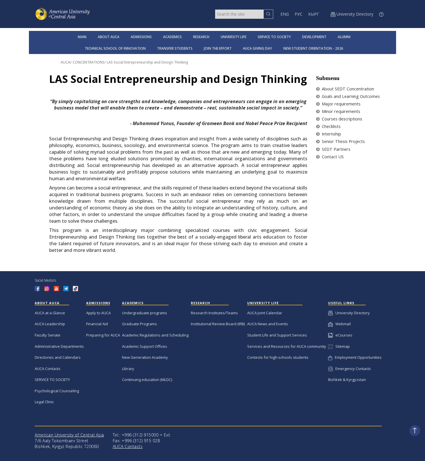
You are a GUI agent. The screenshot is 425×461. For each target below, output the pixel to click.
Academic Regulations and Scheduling (155, 335)
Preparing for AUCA (103, 335)
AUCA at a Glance (50, 312)
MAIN (82, 36)
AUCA (65, 62)
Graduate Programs (139, 323)
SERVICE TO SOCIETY (274, 36)
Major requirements (341, 104)
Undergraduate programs (144, 312)
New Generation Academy (145, 357)
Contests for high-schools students (277, 357)
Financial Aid (97, 323)
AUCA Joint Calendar (264, 312)
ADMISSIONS (141, 36)
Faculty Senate (47, 335)
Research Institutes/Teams (214, 312)
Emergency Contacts (352, 368)
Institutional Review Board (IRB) (218, 323)
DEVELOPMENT (314, 36)
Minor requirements (340, 111)
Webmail (342, 323)
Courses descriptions (341, 119)
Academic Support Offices (144, 346)
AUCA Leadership (50, 323)
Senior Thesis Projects (343, 141)
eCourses (342, 335)
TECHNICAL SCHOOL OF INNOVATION (115, 48)
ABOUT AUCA (108, 36)
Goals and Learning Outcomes (350, 96)
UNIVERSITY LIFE (233, 36)
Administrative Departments (59, 346)
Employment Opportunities (357, 357)
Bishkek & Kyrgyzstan (347, 379)
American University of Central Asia (69, 435)
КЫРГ (313, 14)
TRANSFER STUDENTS (175, 48)
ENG (284, 14)
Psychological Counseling (57, 390)
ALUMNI (344, 36)
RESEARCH (201, 36)
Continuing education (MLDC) (147, 379)
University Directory (351, 312)
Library (128, 368)
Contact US (332, 156)
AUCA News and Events (267, 323)
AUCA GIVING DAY (257, 48)
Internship (331, 134)
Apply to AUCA (98, 312)
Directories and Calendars (58, 357)
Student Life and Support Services (277, 335)
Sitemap (341, 346)
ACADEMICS (172, 36)
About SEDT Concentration (347, 89)
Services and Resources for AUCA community (286, 346)
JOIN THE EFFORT (218, 48)
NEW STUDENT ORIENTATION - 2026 (313, 48)
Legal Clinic (44, 401)
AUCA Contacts (47, 368)
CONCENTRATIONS (88, 62)
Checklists (331, 126)
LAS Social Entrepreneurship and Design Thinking (147, 62)
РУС (298, 14)
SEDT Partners (335, 149)
